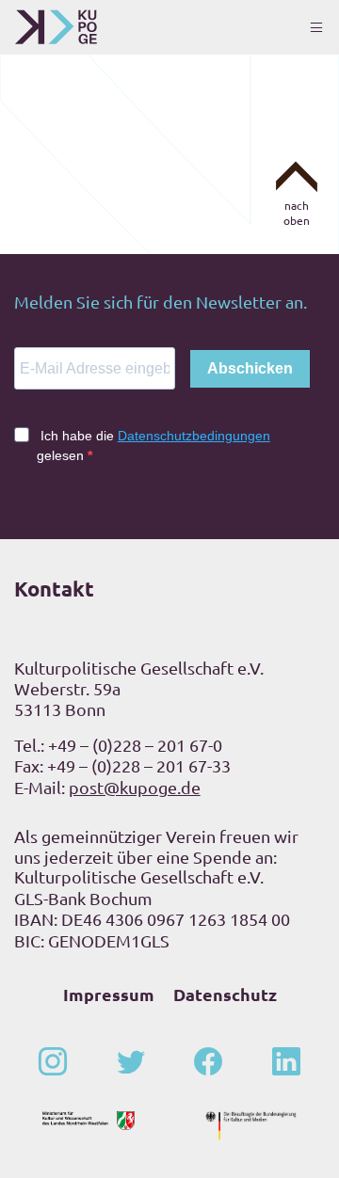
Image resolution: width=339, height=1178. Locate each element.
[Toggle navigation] (316, 27)
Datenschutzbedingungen (194, 435)
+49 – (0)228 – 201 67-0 (135, 745)
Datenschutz (225, 994)
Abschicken (250, 368)
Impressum (108, 994)
